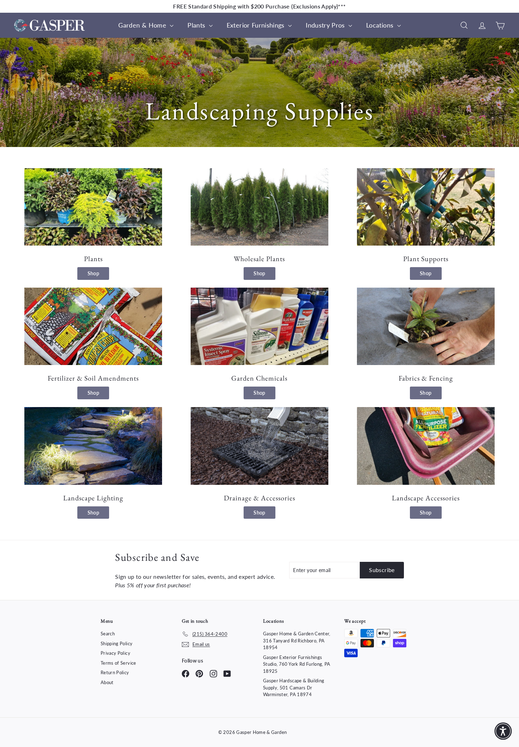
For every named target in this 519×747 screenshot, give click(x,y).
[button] (503, 731)
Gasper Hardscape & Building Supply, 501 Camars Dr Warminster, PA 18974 (293, 687)
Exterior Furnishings (256, 25)
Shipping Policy (116, 643)
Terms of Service (118, 663)
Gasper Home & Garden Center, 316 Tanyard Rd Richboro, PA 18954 (296, 640)
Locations (380, 25)
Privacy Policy (115, 653)
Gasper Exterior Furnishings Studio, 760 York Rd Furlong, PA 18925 (296, 664)
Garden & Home (143, 25)
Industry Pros (326, 25)
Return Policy (115, 672)
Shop (93, 273)
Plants (197, 25)
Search (108, 633)
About (107, 682)
